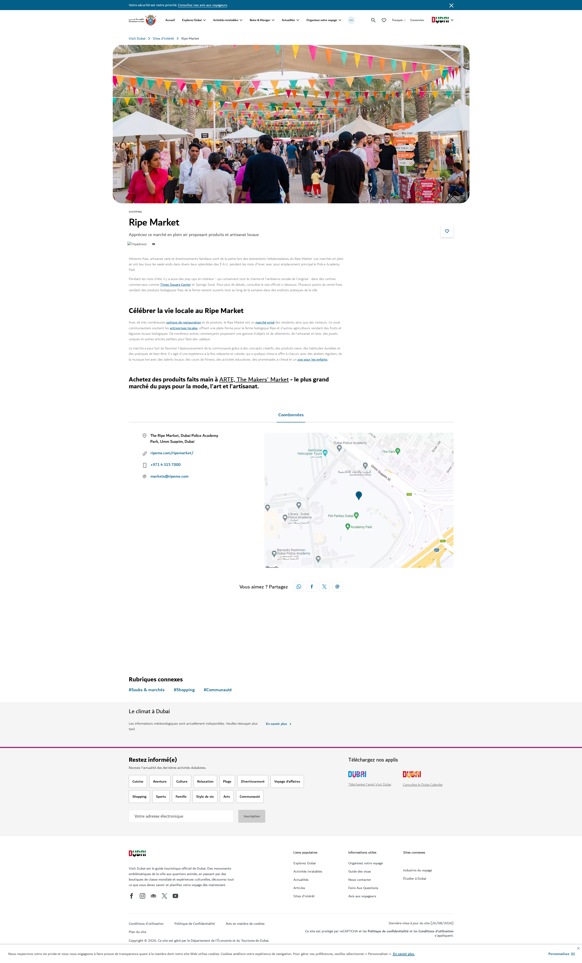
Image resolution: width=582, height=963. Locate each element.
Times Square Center (175, 285)
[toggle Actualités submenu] (297, 20)
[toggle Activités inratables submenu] (241, 20)
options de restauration (183, 322)
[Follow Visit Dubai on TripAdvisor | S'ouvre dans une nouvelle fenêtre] (153, 896)
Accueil (170, 20)
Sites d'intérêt (163, 38)
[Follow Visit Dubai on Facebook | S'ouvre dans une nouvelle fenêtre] (131, 896)
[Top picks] (384, 20)
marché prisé (264, 322)
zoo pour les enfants (312, 359)
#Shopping (184, 690)
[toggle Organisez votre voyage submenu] (339, 20)
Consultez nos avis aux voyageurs (202, 5)
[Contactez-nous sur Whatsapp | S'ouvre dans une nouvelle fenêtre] (299, 587)
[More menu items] (351, 20)
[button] (561, 954)
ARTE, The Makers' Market (254, 379)
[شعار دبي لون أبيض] (138, 854)
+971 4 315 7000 (165, 465)
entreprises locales (184, 328)
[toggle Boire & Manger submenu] (273, 20)
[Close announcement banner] (451, 5)
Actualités (288, 20)
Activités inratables (225, 20)
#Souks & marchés (147, 690)
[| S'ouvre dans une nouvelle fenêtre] (142, 896)
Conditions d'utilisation (435, 931)
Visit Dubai (137, 38)
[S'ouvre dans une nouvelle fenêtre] (312, 587)
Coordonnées (291, 415)
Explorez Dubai (192, 20)
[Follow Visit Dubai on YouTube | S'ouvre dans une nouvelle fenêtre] (175, 896)
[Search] (373, 20)
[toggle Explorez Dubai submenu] (204, 20)
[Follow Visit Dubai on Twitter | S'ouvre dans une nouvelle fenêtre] (164, 896)
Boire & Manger (260, 20)
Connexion (417, 20)
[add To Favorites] (447, 230)
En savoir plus (276, 724)
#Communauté (218, 690)
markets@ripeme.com (169, 476)
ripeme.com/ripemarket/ (171, 453)
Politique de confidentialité (388, 931)
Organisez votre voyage (321, 20)
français (397, 20)
